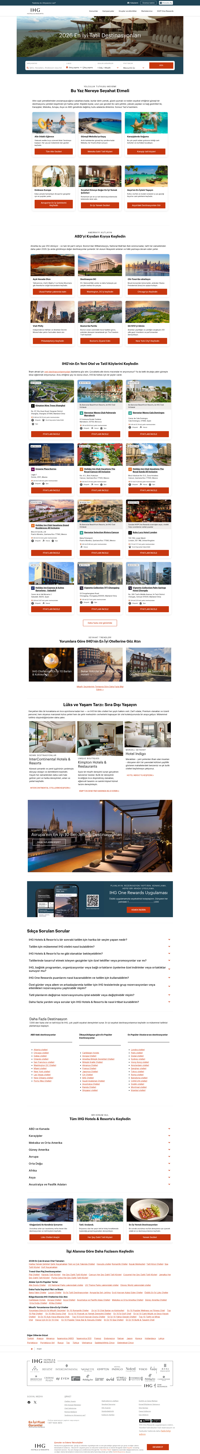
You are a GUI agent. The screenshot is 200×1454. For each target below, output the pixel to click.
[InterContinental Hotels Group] (35, 11)
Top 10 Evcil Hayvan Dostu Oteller (88, 1317)
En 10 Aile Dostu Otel (55, 1313)
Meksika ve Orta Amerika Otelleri (127, 1300)
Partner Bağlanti (70, 1411)
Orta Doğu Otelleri (38, 1303)
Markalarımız (146, 11)
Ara (161, 65)
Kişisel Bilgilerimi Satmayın (149, 1404)
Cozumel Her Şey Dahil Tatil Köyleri (140, 1274)
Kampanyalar (108, 11)
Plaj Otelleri (34, 1274)
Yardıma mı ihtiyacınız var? (44, 3)
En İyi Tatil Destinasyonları (75, 1292)
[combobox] (45, 67)
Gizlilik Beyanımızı (119, 1452)
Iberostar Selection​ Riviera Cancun (101, 532)
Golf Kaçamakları (49, 1267)
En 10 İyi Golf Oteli (122, 1313)
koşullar (129, 1447)
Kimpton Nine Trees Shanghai (50, 406)
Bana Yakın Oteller (37, 1292)
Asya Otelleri (69, 1300)
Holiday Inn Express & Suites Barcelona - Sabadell (50, 589)
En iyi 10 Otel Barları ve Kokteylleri (107, 1310)
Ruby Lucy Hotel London (145, 532)
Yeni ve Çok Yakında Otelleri (81, 1264)
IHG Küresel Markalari (72, 1405)
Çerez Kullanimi (145, 1411)
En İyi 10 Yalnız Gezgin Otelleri (122, 1317)
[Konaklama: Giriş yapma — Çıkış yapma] (79, 67)
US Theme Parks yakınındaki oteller (102, 1285)
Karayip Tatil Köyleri (50, 1274)
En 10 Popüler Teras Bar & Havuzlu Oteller (81, 1320)
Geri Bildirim (143, 1414)
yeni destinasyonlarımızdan (57, 371)
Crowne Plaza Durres (46, 469)
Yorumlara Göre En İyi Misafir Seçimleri (47, 1310)
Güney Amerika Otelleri (156, 1300)
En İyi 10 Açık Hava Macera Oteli (54, 1317)
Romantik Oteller (120, 1264)
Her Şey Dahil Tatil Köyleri (74, 1274)
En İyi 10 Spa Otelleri (113, 1320)
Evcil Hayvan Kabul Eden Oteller (127, 1292)
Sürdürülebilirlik (108, 1411)
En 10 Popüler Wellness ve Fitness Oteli (146, 1310)
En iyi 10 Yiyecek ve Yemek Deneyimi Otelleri (89, 1313)
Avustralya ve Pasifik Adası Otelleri (93, 1300)
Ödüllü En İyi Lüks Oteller (156, 1292)
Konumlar (93, 11)
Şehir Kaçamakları (59, 1264)
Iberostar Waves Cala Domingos (148, 413)
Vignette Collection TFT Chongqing (101, 588)
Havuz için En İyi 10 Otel (47, 1320)
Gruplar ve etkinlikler (128, 11)
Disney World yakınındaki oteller (135, 1285)
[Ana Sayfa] (32, 1349)
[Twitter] (35, 1402)
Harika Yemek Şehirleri (39, 1264)
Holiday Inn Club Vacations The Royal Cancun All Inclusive (99, 470)
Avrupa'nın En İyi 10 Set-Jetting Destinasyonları (76, 835)
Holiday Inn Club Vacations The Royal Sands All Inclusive (148, 470)
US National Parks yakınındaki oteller (65, 1285)
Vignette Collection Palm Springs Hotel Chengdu (149, 589)
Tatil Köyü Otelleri (154, 1264)
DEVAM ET (158, 1447)
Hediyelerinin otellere (110, 1401)
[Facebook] (29, 1402)
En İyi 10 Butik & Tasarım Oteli (140, 1320)
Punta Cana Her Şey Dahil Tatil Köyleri (69, 1278)
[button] (166, 3)
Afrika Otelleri (55, 1303)
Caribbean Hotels (37, 1300)
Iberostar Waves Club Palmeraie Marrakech (100, 414)
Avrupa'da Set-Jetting (100, 1292)
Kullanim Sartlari (108, 1414)
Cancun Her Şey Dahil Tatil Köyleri (105, 1274)
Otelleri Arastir (70, 1401)
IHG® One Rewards (165, 11)
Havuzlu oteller (104, 1264)
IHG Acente (106, 1408)
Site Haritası (143, 1408)
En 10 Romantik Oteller (78, 1310)
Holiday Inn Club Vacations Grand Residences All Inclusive (52, 526)
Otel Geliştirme (70, 1408)
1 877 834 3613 (55, 1422)
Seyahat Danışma (108, 1404)
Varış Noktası (32, 63)
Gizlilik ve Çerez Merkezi (148, 1401)
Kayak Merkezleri (137, 1264)
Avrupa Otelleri (54, 1300)
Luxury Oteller (54, 1292)
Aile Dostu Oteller (37, 1285)
